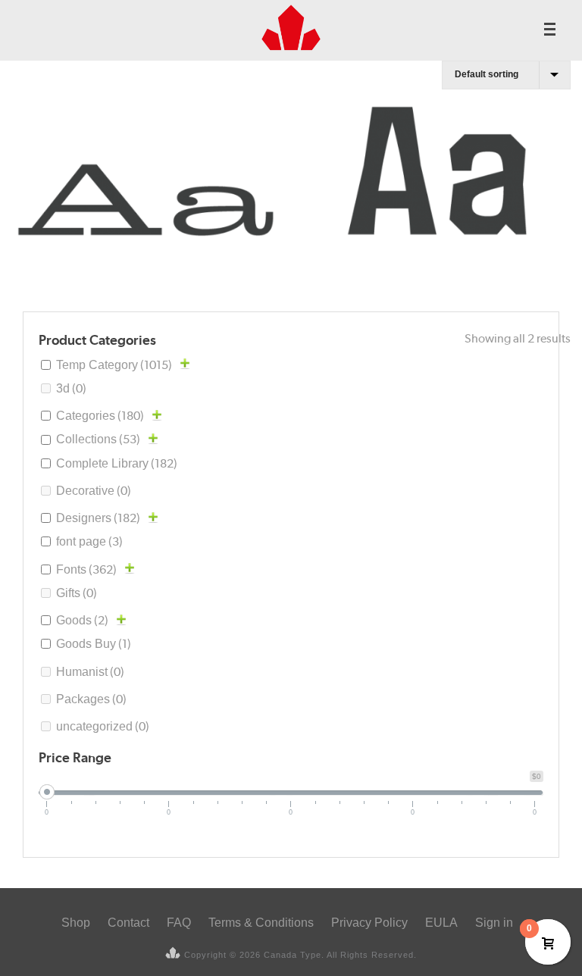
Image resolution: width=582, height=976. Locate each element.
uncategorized (102, 726)
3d (71, 388)
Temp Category (114, 365)
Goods (82, 620)
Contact (128, 922)
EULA (441, 922)
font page (89, 541)
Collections (98, 439)
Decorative (93, 490)
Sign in (494, 922)
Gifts (76, 593)
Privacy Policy (369, 922)
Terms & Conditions (261, 922)
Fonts (86, 569)
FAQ (179, 922)
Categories (100, 415)
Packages (91, 699)
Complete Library (116, 463)
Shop (75, 922)
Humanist (90, 672)
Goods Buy (93, 644)
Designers (98, 518)
